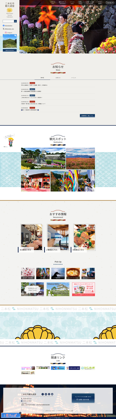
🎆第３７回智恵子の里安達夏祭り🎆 (30, 110)
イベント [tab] (73, 78)
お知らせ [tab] (58, 78)
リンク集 (70, 411)
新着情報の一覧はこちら (87, 115)
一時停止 (114, 51)
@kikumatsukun (10, 50)
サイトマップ (61, 411)
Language (109, 2)
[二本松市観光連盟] (9, 19)
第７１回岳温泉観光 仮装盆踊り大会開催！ (31, 91)
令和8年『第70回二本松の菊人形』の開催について (33, 103)
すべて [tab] (42, 78)
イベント (32, 83)
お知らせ (32, 89)
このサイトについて (50, 411)
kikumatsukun (8, 25)
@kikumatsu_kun (9, 29)
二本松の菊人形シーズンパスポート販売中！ (31, 97)
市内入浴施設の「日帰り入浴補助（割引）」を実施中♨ (34, 85)
